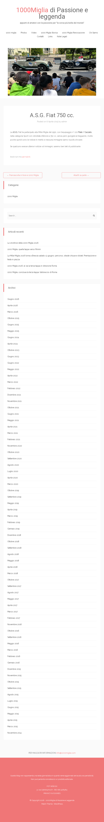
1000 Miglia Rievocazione (73, 33)
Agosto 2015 (12, 694)
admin (64, 122)
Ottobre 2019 (13, 490)
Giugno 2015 (13, 707)
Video (34, 33)
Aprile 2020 (12, 478)
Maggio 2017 (13, 599)
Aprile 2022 (12, 376)
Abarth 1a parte (81, 175)
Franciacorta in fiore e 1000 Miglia (23, 175)
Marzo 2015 (12, 726)
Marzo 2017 (12, 612)
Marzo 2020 (12, 484)
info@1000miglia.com (66, 753)
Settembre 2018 (14, 548)
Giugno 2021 (13, 414)
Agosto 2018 (13, 554)
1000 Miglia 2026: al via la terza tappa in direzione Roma (32, 266)
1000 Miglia (12, 196)
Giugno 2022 (13, 363)
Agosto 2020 (13, 465)
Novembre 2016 (14, 624)
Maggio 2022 (13, 369)
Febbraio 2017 (13, 618)
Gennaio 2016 (13, 663)
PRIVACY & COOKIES (52, 793)
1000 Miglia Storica (49, 33)
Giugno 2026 (13, 299)
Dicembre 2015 (14, 669)
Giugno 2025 (13, 325)
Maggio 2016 (13, 643)
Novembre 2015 (14, 675)
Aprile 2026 (12, 305)
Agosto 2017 (12, 592)
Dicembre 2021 (14, 395)
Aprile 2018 (12, 567)
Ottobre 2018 (13, 541)
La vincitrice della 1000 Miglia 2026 (22, 243)
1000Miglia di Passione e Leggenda (60, 800)
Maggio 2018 (13, 561)
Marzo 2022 (12, 382)
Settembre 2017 (14, 586)
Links (50, 36)
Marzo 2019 (12, 516)
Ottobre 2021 (13, 407)
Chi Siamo (93, 33)
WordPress (58, 804)
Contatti (40, 36)
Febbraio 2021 (13, 439)
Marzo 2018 (12, 573)
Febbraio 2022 (13, 388)
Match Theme (47, 804)
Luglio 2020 (12, 471)
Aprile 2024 (12, 344)
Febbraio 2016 (13, 656)
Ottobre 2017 (13, 580)
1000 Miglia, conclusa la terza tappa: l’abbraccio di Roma (32, 272)
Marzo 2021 (12, 433)
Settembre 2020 (14, 458)
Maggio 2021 (13, 420)
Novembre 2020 (14, 446)
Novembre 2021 (14, 401)
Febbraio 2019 (13, 522)
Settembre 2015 (14, 688)
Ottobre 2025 (13, 318)
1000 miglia (11, 33)
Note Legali (62, 36)
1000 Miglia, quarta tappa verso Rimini (24, 249)
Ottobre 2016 (13, 631)
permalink (26, 157)
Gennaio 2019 (13, 529)
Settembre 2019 (14, 497)
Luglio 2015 (12, 701)
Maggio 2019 (13, 503)
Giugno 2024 (13, 337)
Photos (24, 33)
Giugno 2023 (13, 356)
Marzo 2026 (12, 312)
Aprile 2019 (12, 510)
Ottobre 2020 (13, 452)
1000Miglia (32, 10)
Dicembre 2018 (14, 535)
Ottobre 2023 (13, 350)
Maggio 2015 (13, 714)
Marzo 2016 (12, 650)
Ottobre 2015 (13, 682)
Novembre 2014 (14, 733)
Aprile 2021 (12, 427)
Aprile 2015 (12, 720)
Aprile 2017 (12, 605)
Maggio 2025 (13, 331)
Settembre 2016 (14, 637)
